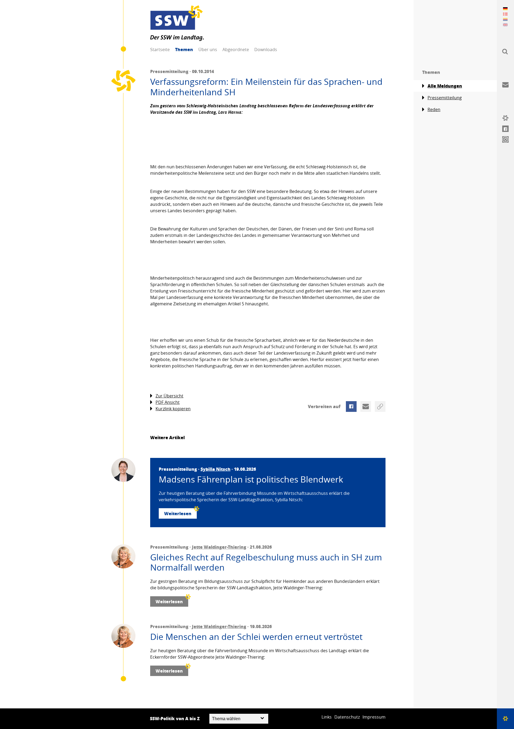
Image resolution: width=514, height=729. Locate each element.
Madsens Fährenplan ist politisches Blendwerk (251, 479)
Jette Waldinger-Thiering (219, 546)
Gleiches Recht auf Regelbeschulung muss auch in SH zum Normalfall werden (266, 562)
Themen (184, 49)
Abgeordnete (235, 49)
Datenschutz (347, 717)
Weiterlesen (177, 513)
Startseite (160, 49)
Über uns (207, 49)
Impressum (374, 717)
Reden (434, 109)
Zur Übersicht (169, 396)
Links (327, 717)
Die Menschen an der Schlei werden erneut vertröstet (256, 637)
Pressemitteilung (445, 98)
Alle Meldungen (445, 86)
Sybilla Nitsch (215, 469)
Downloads (265, 49)
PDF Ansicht (168, 402)
